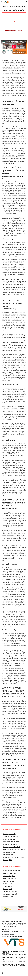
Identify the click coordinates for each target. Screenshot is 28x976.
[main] (14, 8)
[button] (1, 2)
